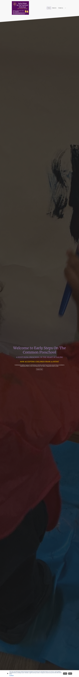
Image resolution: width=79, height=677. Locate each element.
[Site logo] (20, 8)
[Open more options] (65, 8)
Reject (70, 673)
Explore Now (39, 369)
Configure (11, 675)
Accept (65, 673)
